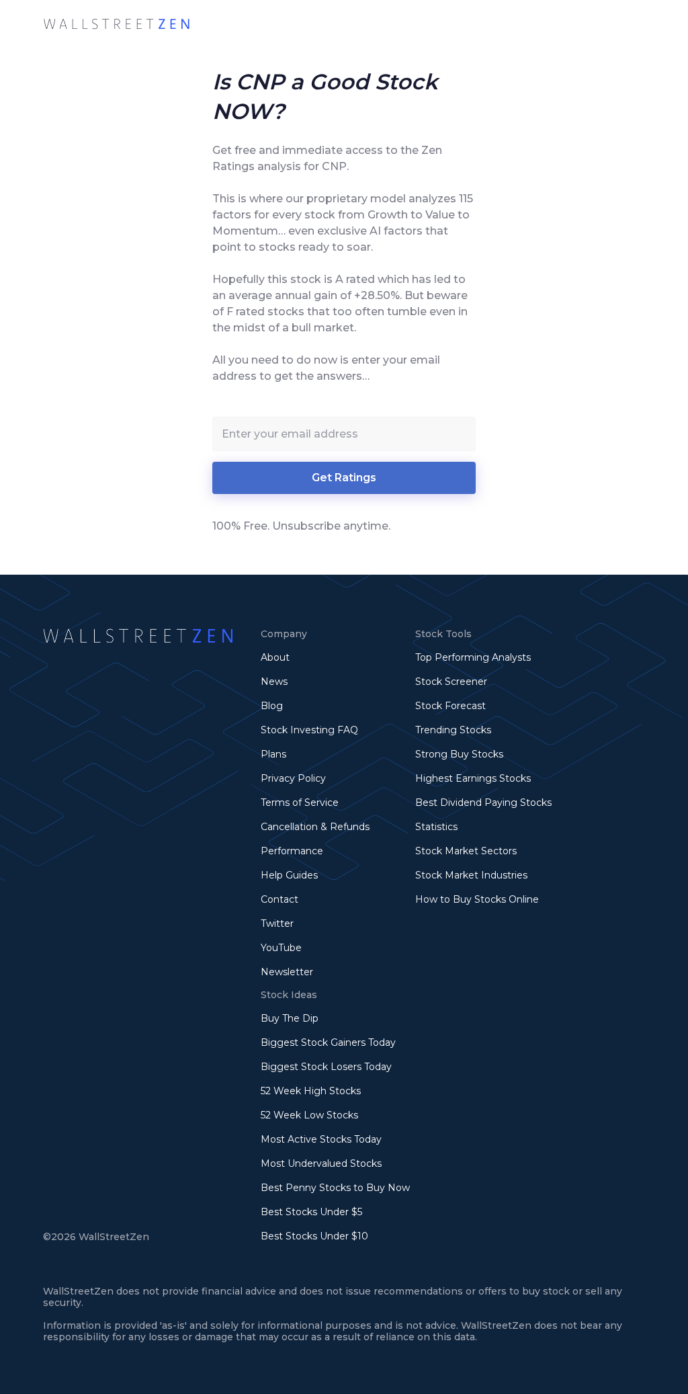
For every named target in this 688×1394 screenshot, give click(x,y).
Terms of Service (300, 802)
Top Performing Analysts (473, 657)
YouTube (281, 948)
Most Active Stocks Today (321, 1139)
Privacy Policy (293, 778)
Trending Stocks (453, 730)
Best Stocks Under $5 (311, 1212)
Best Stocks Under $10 (314, 1236)
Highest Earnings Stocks (473, 778)
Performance (292, 851)
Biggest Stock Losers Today (326, 1067)
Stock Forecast (450, 706)
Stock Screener (451, 681)
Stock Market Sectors (466, 851)
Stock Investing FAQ (309, 730)
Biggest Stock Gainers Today (328, 1042)
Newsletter (287, 972)
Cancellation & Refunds (315, 827)
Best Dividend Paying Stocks (483, 802)
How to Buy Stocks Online (477, 899)
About (275, 657)
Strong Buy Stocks (459, 754)
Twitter (277, 923)
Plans (273, 754)
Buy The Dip (289, 1018)
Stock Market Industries (471, 875)
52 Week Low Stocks (309, 1115)
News (274, 681)
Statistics (436, 827)
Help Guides (289, 875)
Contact (279, 899)
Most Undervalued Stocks (321, 1163)
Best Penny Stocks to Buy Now (335, 1188)
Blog (272, 706)
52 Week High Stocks (311, 1091)
